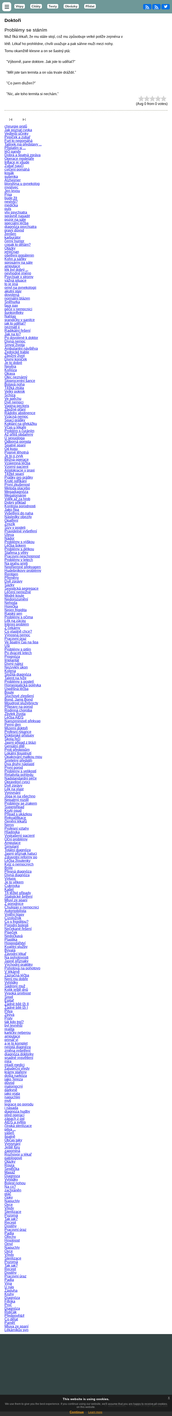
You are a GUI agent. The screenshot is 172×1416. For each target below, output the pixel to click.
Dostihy (10, 1226)
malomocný (13, 1086)
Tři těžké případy (17, 893)
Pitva (8, 1011)
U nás (9, 1287)
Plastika (10, 939)
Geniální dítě (14, 746)
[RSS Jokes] (147, 6)
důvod (9, 1083)
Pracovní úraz (15, 639)
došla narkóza (15, 1076)
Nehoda (10, 603)
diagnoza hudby (17, 1111)
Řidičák (10, 1312)
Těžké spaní (14, 474)
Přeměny (11, 578)
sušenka (11, 176)
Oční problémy (16, 839)
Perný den (12, 724)
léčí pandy (12, 151)
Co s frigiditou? (16, 921)
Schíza (9, 395)
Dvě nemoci (14, 402)
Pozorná (11, 1215)
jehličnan (11, 252)
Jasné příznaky (16, 961)
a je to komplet (16, 1043)
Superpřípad (14, 807)
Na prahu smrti (16, 563)
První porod (13, 767)
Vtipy (20, 6)
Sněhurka (12, 302)
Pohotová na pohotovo (22, 968)
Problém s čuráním (19, 431)
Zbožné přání (15, 409)
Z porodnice (14, 904)
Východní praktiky (18, 964)
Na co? (10, 1187)
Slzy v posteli (15, 527)
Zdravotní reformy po (20, 857)
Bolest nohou (15, 1183)
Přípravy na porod (18, 707)
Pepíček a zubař (17, 137)
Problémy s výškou (19, 542)
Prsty (8, 1018)
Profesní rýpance (17, 732)
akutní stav (13, 291)
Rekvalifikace (15, 818)
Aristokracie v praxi (19, 470)
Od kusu (11, 449)
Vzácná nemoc (16, 416)
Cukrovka (12, 886)
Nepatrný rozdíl (16, 800)
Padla (9, 1233)
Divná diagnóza (17, 875)
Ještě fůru (12, 1147)
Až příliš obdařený (18, 434)
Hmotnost (12, 1240)
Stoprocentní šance (19, 381)
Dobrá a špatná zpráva (22, 155)
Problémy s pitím (17, 649)
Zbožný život (14, 356)
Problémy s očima (18, 617)
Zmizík (9, 524)
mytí (7, 1101)
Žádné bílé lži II (16, 1004)
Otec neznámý (15, 377)
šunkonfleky (14, 313)
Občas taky (13, 1140)
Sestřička (11, 1169)
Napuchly (12, 1201)
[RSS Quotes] (156, 6)
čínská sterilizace (18, 1126)
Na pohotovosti (16, 957)
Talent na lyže (15, 678)
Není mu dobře (16, 979)
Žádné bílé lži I (16, 1007)
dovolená (11, 295)
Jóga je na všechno (19, 796)
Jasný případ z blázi (20, 742)
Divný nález (13, 664)
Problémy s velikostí (20, 771)
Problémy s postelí (19, 681)
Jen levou (12, 191)
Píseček (10, 932)
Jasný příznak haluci (20, 853)
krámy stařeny (15, 1072)
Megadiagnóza (16, 492)
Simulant (11, 846)
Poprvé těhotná (16, 452)
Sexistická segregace (21, 588)
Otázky (9, 248)
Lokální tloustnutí (17, 753)
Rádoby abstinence (19, 413)
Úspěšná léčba (16, 689)
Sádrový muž (14, 986)
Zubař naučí (14, 166)
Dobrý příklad (15, 502)
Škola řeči (12, 739)
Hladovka (12, 832)
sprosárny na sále (18, 262)
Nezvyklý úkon (16, 667)
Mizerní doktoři (16, 728)
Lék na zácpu (15, 621)
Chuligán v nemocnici (21, 907)
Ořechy (10, 1237)
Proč (8, 1305)
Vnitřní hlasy (14, 914)
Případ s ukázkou (18, 814)
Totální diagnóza (17, 850)
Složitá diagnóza (17, 674)
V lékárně (12, 972)
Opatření (11, 520)
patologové (13, 1158)
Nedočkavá (13, 936)
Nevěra (10, 366)
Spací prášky (14, 420)
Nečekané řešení (18, 929)
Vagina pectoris (16, 406)
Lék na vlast (14, 789)
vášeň (9, 1133)
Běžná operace (16, 459)
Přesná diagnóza (18, 871)
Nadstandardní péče (20, 778)
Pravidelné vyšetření (20, 531)
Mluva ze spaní (16, 1326)
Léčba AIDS (14, 717)
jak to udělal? (15, 323)
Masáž (9, 1172)
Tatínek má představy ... (23, 144)
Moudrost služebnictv (21, 703)
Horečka (11, 606)
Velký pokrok (14, 391)
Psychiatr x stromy (18, 277)
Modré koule (14, 596)
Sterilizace (12, 1212)
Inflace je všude (16, 162)
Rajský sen (13, 613)
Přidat (90, 6)
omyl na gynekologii (20, 287)
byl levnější (13, 1025)
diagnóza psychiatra (20, 227)
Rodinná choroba (18, 710)
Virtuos (10, 878)
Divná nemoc (15, 341)
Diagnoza (12, 1176)
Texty (53, 6)
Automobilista (15, 911)
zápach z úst (14, 1118)
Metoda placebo (17, 488)
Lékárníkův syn (16, 1330)
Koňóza (10, 370)
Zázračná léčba (16, 975)
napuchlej (12, 1097)
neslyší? (11, 202)
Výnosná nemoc (17, 635)
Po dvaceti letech (18, 653)
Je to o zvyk (13, 456)
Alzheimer (12, 180)
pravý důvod (14, 230)
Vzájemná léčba (17, 463)
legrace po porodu (18, 1104)
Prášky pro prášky (18, 477)
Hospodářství (15, 943)
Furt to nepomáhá (18, 141)
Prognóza (12, 656)
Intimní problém (16, 624)
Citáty (36, 6)
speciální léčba (16, 223)
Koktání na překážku (20, 424)
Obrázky (71, 6)
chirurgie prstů (15, 126)
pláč (7, 1194)
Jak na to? (12, 334)
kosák (9, 173)
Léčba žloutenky (17, 861)
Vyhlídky (11, 982)
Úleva (9, 535)
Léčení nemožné (17, 592)
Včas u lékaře (15, 427)
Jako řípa (11, 510)
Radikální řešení (17, 330)
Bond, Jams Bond (18, 699)
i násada (11, 1108)
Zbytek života (15, 714)
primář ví (11, 1040)
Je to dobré (13, 363)
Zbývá (9, 1015)
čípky (8, 1197)
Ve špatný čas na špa (21, 642)
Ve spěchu (12, 399)
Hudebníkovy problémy (22, 570)
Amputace (12, 843)
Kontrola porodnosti (20, 506)
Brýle (8, 868)
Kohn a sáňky (15, 259)
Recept (10, 1222)
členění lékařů (15, 821)
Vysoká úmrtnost (17, 993)
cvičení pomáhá (17, 169)
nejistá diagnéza (17, 1047)
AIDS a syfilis (15, 1122)
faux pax (11, 305)
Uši (7, 646)
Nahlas (10, 316)
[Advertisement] (86, 1365)
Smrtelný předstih (18, 760)
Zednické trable (16, 352)
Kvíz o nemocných (19, 864)
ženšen (10, 234)
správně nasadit (17, 216)
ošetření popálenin (19, 255)
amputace (12, 266)
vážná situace (15, 280)
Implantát (11, 660)
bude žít (10, 198)
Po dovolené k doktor (21, 338)
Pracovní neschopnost (22, 556)
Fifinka (9, 1301)
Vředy (9, 1208)
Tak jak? (11, 1219)
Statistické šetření (18, 896)
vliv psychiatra (15, 212)
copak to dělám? (17, 244)
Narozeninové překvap (22, 721)
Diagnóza (12, 1298)
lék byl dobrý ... (16, 270)
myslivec (11, 187)
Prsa (8, 194)
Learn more (95, 1412)
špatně (9, 1136)
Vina (8, 1283)
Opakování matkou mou (23, 757)
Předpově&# (14, 1315)
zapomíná (12, 1151)
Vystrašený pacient (19, 836)
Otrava (9, 373)
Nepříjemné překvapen (22, 567)
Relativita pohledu (18, 775)
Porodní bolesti (16, 925)
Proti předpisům (17, 750)
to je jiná (11, 284)
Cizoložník (12, 918)
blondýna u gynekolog (22, 184)
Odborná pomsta (17, 441)
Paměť (9, 1323)
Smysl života (14, 345)
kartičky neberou (17, 1033)
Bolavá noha (14, 384)
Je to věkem (14, 882)
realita (9, 1029)
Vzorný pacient (16, 467)
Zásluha (10, 1290)
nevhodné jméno (17, 273)
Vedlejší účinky (16, 133)
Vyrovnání (12, 793)
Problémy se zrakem (20, 803)
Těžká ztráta (14, 388)
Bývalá (9, 950)
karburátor (12, 237)
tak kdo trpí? (14, 1022)
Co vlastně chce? (18, 631)
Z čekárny (12, 628)
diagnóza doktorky (19, 1054)
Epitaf (9, 1000)
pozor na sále (15, 219)
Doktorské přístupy (19, 735)
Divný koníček (15, 359)
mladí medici (14, 1065)
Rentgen (11, 574)
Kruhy (9, 1294)
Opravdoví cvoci (17, 782)
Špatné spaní (15, 445)
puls (7, 209)
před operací (14, 1115)
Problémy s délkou (19, 549)
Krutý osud (13, 810)
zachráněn (12, 1190)
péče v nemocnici (18, 309)
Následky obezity (18, 517)
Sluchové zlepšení (19, 696)
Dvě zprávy (13, 581)
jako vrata (12, 1093)
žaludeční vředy (17, 1068)
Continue (77, 1412)
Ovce (8, 1204)
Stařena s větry (16, 553)
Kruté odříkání (15, 481)
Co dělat (11, 1319)
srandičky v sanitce (19, 320)
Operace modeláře (19, 159)
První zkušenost (17, 484)
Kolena (10, 671)
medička (11, 205)
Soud (8, 997)
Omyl (8, 1244)
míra (7, 1061)
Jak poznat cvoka (18, 130)
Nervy (9, 825)
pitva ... (10, 1129)
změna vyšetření (17, 1050)
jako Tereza (13, 1079)
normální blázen (17, 298)
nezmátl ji (12, 327)
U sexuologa (14, 438)
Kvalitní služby (16, 947)
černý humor (14, 241)
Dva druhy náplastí (19, 764)
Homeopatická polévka (22, 685)
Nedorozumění (16, 599)
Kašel (9, 889)
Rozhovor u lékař (18, 1154)
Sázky (9, 585)
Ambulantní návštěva (21, 348)
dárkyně (10, 1090)
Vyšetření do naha (18, 513)
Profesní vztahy (16, 828)
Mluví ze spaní (15, 900)
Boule (9, 692)
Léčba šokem (15, 545)
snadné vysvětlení (18, 1058)
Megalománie (15, 495)
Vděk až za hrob (17, 499)
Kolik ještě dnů (16, 990)
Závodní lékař (15, 954)
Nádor (9, 538)
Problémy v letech (18, 560)
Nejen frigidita (15, 610)
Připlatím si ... (15, 148)
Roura (9, 1165)
